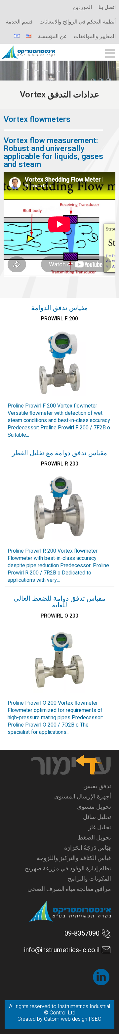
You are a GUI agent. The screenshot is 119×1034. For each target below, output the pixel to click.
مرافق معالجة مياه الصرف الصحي (69, 889)
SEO (96, 1019)
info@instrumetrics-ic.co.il (61, 950)
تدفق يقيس (97, 786)
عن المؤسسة (52, 36)
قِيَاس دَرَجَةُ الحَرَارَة (87, 848)
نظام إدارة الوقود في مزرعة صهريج (68, 868)
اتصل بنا (107, 7)
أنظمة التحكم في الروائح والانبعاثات (77, 22)
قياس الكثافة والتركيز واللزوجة (74, 858)
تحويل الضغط (94, 837)
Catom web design (65, 1019)
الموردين (82, 7)
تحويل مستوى (94, 806)
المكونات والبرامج (89, 878)
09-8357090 (81, 933)
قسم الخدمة (19, 22)
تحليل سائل (97, 817)
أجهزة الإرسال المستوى (82, 796)
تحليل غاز (99, 827)
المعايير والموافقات (95, 36)
